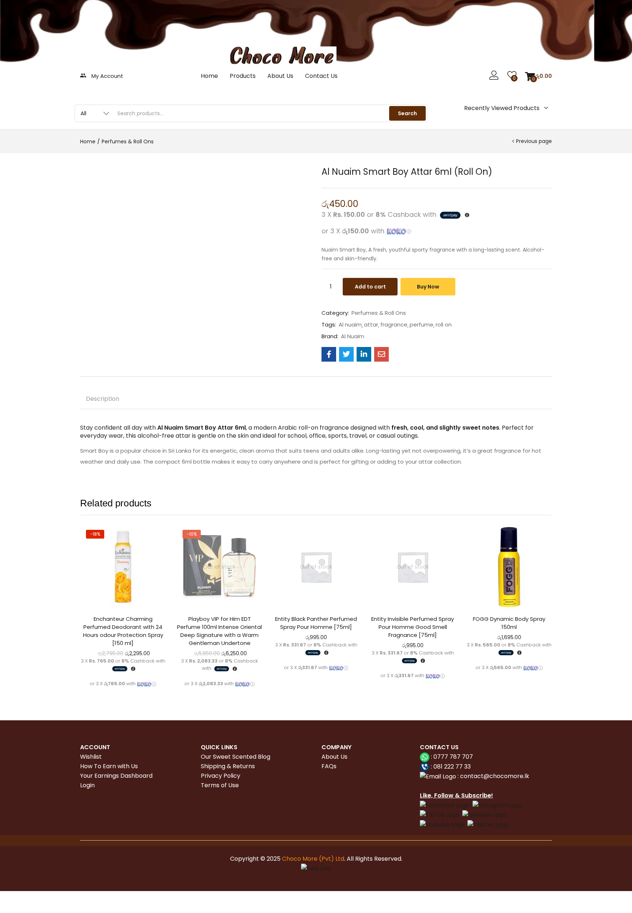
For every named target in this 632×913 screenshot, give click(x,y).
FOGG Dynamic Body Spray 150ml (509, 623)
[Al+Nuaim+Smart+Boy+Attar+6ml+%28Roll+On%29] (346, 354)
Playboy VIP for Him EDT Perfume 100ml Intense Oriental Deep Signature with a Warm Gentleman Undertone (219, 631)
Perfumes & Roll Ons (128, 141)
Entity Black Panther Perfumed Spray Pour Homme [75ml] (316, 623)
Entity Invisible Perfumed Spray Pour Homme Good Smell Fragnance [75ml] (412, 627)
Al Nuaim (352, 336)
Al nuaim (350, 324)
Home (209, 76)
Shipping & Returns (228, 766)
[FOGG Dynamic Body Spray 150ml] (509, 567)
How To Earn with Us (109, 766)
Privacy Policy (220, 775)
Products (243, 76)
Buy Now (428, 286)
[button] (538, 76)
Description (102, 399)
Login (87, 785)
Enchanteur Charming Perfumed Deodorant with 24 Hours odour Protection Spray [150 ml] (123, 631)
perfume (421, 324)
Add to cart (370, 286)
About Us (280, 76)
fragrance (393, 324)
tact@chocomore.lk (500, 776)
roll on (444, 324)
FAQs (328, 766)
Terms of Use (220, 785)
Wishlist (91, 756)
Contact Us (321, 76)
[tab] (102, 400)
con (465, 776)
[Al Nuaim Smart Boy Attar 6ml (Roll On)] (328, 354)
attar (371, 324)
